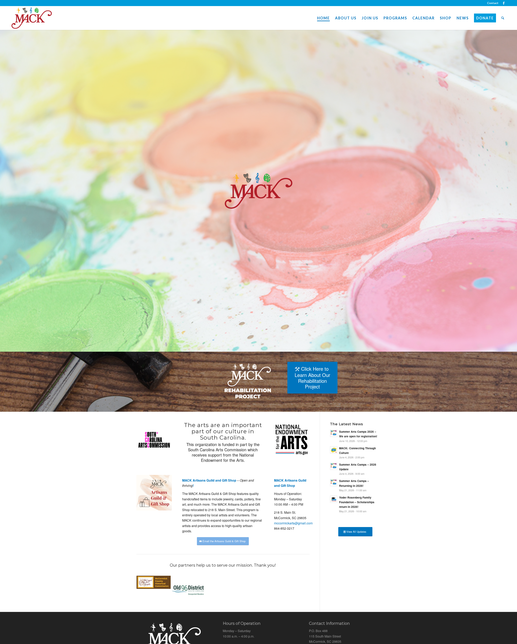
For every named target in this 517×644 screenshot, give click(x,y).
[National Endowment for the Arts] (292, 440)
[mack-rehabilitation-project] (248, 382)
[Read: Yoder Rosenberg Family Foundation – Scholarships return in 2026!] (333, 499)
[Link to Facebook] (504, 3)
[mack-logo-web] (31, 18)
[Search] (503, 18)
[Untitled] (154, 440)
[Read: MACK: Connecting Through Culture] (333, 450)
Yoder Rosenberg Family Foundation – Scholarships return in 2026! (356, 502)
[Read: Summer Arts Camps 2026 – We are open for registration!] (333, 433)
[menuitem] (491, 3)
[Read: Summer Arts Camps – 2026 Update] (333, 466)
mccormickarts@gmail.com (293, 523)
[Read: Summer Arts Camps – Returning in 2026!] (333, 482)
